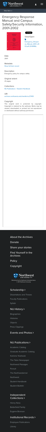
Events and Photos (22, 332)
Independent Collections (17, 396)
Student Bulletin (17, 386)
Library (13, 426)
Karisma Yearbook (18, 356)
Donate (14, 242)
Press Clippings (16, 327)
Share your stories (20, 247)
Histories (14, 318)
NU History (17, 309)
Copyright (16, 266)
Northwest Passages (19, 364)
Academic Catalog (18, 347)
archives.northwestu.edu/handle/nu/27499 (19, 96)
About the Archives (21, 237)
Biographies (15, 314)
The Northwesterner (19, 373)
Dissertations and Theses (21, 294)
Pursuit (13, 368)
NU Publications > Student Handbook (17, 89)
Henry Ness (15, 403)
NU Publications (20, 342)
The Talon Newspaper (19, 360)
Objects (13, 322)
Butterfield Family (17, 407)
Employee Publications (20, 422)
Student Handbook (18, 381)
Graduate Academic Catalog (22, 351)
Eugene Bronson (17, 411)
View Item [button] (7, 11)
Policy (13, 261)
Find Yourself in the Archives (21, 254)
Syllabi (13, 303)
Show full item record (11, 66)
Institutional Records (23, 417)
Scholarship (17, 290)
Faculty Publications (18, 299)
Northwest (14, 377)
